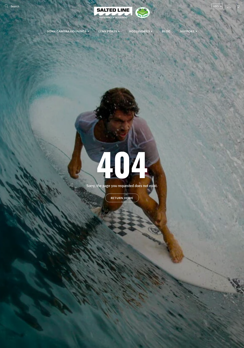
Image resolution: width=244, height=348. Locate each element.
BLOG (166, 31)
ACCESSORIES (140, 31)
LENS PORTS (108, 31)
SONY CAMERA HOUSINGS (67, 31)
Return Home (122, 197)
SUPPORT (188, 31)
